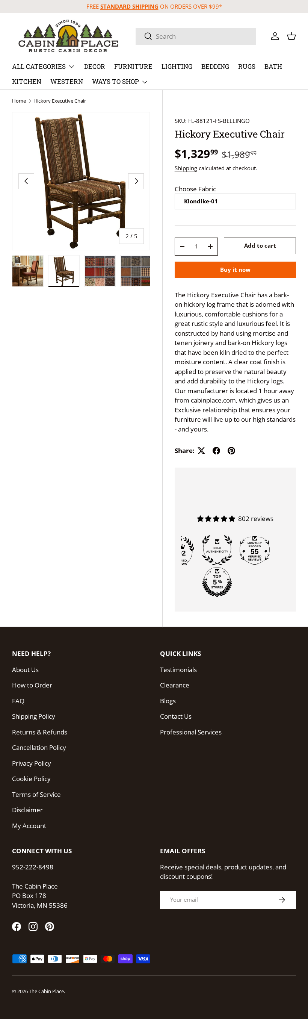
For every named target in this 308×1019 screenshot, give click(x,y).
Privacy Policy (31, 763)
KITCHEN (26, 81)
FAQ (18, 700)
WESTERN (66, 81)
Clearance (174, 685)
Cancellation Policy (39, 747)
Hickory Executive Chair (59, 100)
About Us (25, 669)
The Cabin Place (46, 991)
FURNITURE (133, 66)
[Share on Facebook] (216, 450)
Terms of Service (36, 794)
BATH (273, 66)
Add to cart (260, 245)
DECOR (94, 66)
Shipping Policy (33, 716)
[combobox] (196, 36)
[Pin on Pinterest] (231, 450)
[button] (291, 36)
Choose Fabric (195, 189)
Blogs (168, 700)
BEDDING (215, 66)
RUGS (246, 66)
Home (19, 100)
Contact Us (176, 716)
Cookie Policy (31, 778)
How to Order (32, 685)
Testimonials (178, 669)
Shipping (186, 168)
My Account (29, 825)
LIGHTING (177, 66)
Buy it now (235, 269)
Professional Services (191, 732)
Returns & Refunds (39, 732)
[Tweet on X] (201, 450)
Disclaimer (27, 810)
